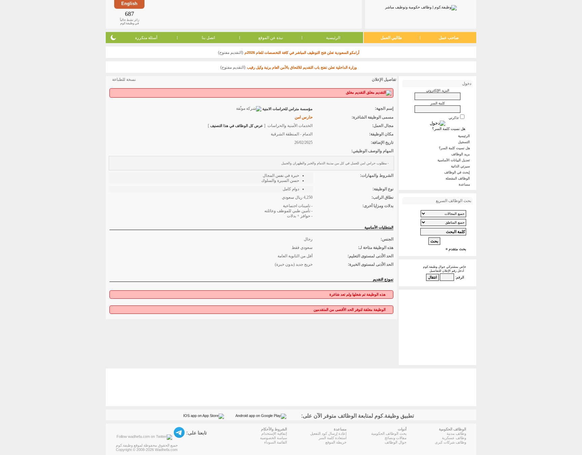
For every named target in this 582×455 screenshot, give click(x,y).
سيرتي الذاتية (460, 166)
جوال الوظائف (396, 442)
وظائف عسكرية (454, 438)
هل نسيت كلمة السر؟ (448, 129)
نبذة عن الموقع (270, 37)
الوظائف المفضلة (458, 178)
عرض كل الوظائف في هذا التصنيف (236, 126)
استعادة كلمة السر (333, 438)
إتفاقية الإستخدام (274, 433)
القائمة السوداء (275, 442)
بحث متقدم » (456, 249)
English (129, 3)
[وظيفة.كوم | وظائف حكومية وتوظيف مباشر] (421, 6)
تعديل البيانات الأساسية (454, 160)
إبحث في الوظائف (457, 172)
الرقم (460, 277)
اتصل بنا (208, 37)
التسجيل (464, 142)
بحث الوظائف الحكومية (389, 433)
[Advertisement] (252, 14)
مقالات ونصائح (396, 438)
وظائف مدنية (456, 433)
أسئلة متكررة (146, 37)
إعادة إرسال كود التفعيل (328, 433)
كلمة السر (437, 103)
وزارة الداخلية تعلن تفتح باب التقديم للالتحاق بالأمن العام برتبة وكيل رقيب (302, 67)
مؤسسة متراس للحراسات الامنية (287, 109)
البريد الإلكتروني (437, 90)
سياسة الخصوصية (273, 438)
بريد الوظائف (460, 154)
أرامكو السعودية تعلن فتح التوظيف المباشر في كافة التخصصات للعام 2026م (302, 53)
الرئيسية (333, 37)
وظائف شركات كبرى (450, 442)
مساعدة (464, 184)
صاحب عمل (449, 37)
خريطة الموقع (336, 442)
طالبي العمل (391, 37)
